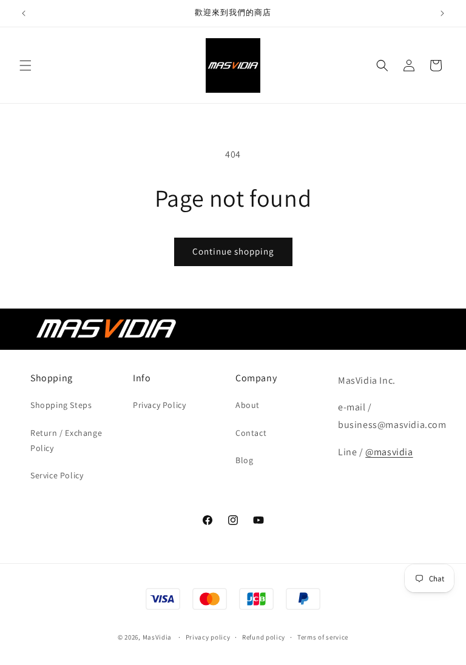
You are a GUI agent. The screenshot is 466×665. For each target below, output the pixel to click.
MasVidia (157, 637)
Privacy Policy (159, 404)
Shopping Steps (61, 404)
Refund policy (263, 637)
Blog (244, 460)
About (247, 404)
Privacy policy (208, 637)
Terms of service (322, 637)
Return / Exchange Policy (66, 440)
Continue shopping (233, 251)
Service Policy (56, 475)
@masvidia (389, 452)
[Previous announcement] (23, 13)
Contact (250, 432)
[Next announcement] (442, 13)
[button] (25, 65)
